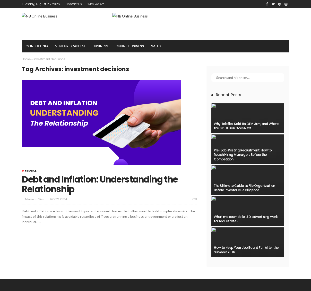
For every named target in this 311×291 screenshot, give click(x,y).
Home (26, 59)
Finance (30, 170)
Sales (156, 46)
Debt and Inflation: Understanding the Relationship (100, 184)
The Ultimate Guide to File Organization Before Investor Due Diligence (244, 187)
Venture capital (70, 46)
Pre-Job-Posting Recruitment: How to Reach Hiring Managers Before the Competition (243, 155)
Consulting (37, 46)
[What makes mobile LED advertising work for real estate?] (247, 211)
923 (194, 199)
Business (100, 46)
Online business (129, 46)
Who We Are (95, 4)
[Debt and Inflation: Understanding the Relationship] (101, 122)
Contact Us (74, 4)
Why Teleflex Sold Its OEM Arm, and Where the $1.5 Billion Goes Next (246, 126)
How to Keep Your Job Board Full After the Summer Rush (246, 249)
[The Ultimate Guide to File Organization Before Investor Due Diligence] (247, 180)
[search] (282, 46)
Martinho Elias (34, 199)
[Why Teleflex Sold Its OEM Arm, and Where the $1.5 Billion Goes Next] (247, 118)
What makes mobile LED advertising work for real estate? (245, 219)
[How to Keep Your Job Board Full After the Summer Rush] (247, 242)
